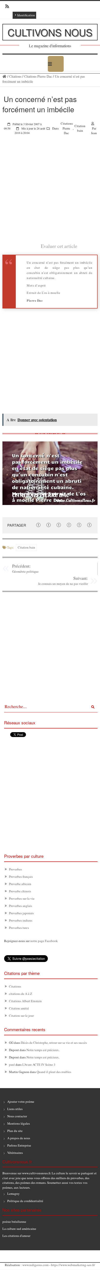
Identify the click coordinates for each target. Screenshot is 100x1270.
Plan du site (15, 1131)
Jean (94, 133)
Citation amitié (19, 1008)
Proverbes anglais (20, 906)
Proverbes (15, 869)
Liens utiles (15, 1109)
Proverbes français (21, 876)
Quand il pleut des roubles (54, 1072)
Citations (15, 76)
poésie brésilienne (14, 1221)
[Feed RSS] (5, 6)
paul (12, 1064)
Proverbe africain (20, 884)
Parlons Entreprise (19, 1145)
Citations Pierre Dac (38, 76)
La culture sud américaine (19, 1228)
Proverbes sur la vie (21, 898)
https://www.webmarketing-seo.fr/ (73, 1265)
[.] (4, 76)
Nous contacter (17, 1116)
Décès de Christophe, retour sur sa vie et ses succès (54, 1042)
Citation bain (80, 128)
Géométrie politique (25, 571)
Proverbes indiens (20, 920)
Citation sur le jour (21, 1015)
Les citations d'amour (16, 1235)
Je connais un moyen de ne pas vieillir (63, 583)
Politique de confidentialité (25, 1201)
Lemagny (13, 1193)
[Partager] (38, 525)
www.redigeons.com (35, 1265)
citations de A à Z (20, 993)
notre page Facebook (44, 941)
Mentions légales (18, 1123)
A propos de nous (18, 1138)
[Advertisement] (50, 192)
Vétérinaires (15, 1152)
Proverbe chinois (20, 891)
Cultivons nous (50, 32)
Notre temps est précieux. (42, 1050)
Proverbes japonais (21, 913)
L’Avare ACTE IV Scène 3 (38, 1064)
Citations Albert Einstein (25, 1001)
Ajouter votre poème (20, 1101)
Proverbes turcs (19, 927)
